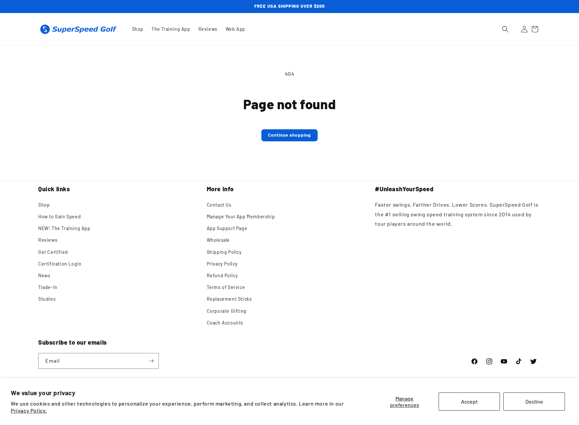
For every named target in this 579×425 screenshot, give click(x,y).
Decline (534, 401)
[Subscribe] (151, 361)
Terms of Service (226, 287)
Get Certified (53, 252)
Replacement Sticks (229, 299)
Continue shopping (289, 135)
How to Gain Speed (59, 216)
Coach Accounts (225, 323)
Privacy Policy (222, 264)
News (44, 275)
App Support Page (227, 228)
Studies (47, 299)
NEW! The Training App (64, 228)
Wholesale (218, 240)
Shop (44, 205)
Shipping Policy (224, 252)
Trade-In (48, 287)
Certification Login (59, 264)
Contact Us (219, 205)
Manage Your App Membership (241, 216)
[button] (505, 29)
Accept (469, 401)
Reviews (47, 240)
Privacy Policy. (29, 410)
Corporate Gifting (227, 311)
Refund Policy (222, 275)
